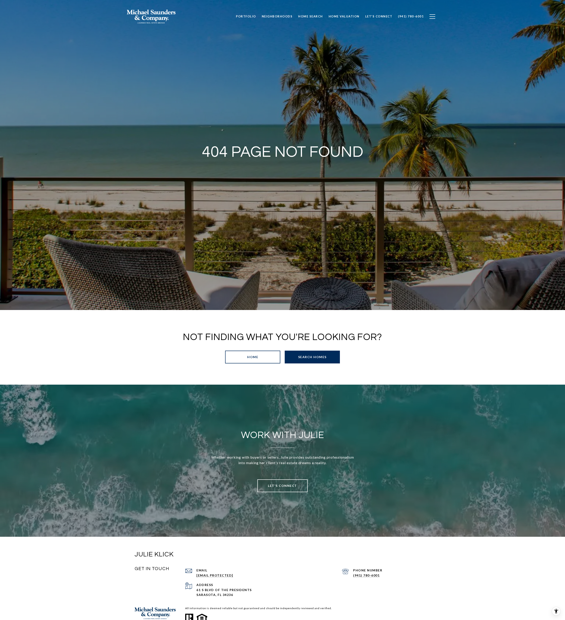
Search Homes (312, 357)
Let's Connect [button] (282, 486)
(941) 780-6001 (366, 575)
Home (252, 357)
